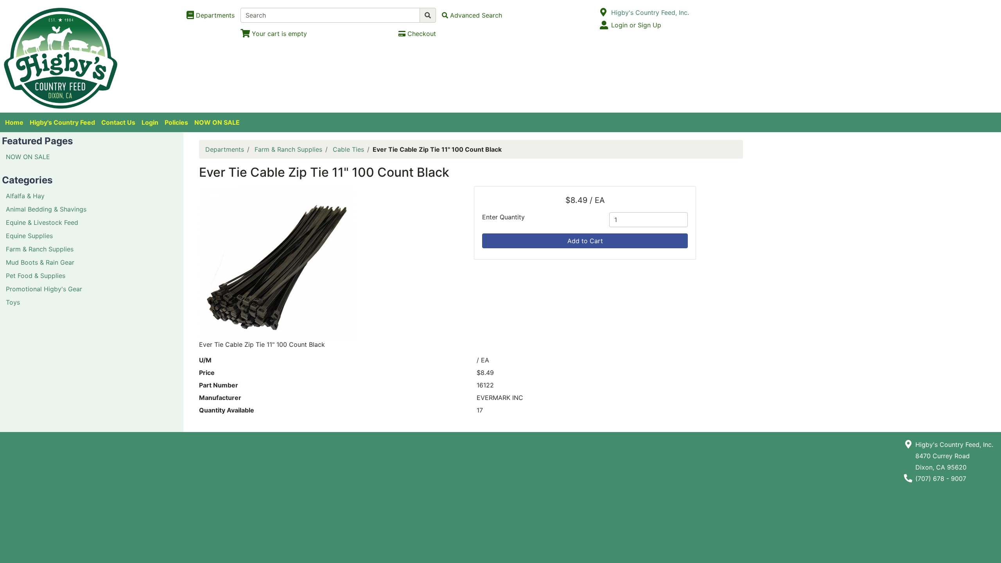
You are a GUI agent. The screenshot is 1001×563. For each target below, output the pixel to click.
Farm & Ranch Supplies (40, 249)
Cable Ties (348, 149)
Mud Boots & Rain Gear (40, 262)
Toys (13, 302)
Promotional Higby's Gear (44, 289)
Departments (224, 149)
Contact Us (118, 122)
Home (14, 122)
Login (150, 122)
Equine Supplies (29, 236)
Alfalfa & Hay (25, 196)
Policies (176, 122)
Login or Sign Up (636, 25)
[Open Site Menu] (603, 12)
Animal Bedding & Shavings (46, 209)
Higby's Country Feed (62, 122)
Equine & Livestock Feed (42, 222)
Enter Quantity (503, 217)
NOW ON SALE (217, 122)
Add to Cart (585, 241)
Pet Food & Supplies (35, 276)
